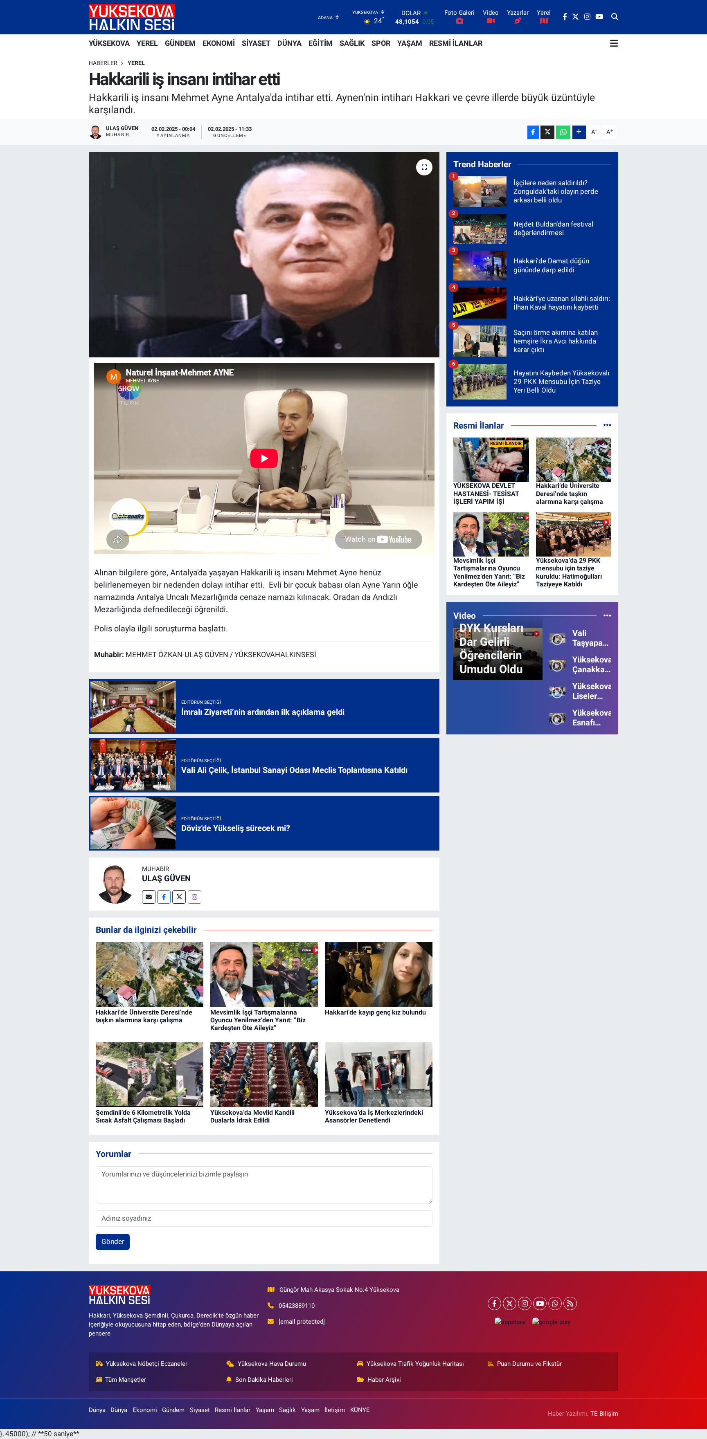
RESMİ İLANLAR (455, 43)
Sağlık (287, 1410)
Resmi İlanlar (232, 1410)
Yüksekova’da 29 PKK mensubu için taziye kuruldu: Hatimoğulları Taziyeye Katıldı (569, 572)
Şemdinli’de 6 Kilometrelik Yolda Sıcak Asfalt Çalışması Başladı (143, 1116)
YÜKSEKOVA (109, 43)
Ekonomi (145, 1410)
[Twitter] (179, 897)
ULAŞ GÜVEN (166, 878)
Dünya (97, 1410)
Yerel (136, 63)
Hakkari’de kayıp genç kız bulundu (375, 1012)
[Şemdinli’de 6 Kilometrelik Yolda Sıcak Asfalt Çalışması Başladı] (149, 1074)
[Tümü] (607, 425)
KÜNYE (360, 1410)
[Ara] (614, 17)
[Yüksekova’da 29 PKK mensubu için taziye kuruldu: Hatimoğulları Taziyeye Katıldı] (574, 534)
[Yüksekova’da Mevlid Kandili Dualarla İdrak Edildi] (264, 1074)
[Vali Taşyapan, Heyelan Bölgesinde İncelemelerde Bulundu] (557, 637)
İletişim (334, 1410)
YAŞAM (409, 43)
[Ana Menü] (614, 43)
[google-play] (551, 1322)
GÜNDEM (180, 43)
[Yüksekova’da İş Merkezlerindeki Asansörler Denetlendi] (378, 1074)
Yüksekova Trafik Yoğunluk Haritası (415, 1363)
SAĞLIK (352, 43)
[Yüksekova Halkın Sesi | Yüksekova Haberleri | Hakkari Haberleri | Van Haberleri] (132, 17)
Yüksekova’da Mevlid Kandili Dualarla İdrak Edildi (252, 1116)
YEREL (147, 43)
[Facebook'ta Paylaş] (533, 132)
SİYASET (256, 43)
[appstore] (510, 1322)
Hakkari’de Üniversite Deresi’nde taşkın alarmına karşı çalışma (144, 1016)
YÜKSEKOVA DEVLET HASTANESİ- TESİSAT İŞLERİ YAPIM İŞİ (486, 493)
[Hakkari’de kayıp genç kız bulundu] (378, 974)
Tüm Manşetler (125, 1379)
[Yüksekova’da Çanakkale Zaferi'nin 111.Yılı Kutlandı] (557, 664)
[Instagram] (194, 897)
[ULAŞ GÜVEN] (115, 884)
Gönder (112, 1241)
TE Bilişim (604, 1413)
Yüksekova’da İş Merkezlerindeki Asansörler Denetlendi (374, 1116)
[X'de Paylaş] (547, 132)
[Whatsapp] (555, 1303)
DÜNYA (289, 43)
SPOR (381, 43)
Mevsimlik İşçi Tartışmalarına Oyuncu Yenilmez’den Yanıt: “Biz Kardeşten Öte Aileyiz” (258, 1020)
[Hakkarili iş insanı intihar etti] (264, 254)
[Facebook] (164, 897)
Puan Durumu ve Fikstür (529, 1363)
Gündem (173, 1410)
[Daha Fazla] (579, 132)
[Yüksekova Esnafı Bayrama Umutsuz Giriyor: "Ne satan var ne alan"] (557, 717)
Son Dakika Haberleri (264, 1379)
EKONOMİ (219, 43)
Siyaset (200, 1410)
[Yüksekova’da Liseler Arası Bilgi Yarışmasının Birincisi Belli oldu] (557, 691)
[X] (509, 1303)
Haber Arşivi (384, 1379)
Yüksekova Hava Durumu (272, 1363)
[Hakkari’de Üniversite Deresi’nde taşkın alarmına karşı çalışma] (149, 974)
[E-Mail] (148, 897)
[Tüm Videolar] (607, 615)
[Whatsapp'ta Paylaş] (563, 132)
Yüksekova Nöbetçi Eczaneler (146, 1363)
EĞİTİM (320, 43)
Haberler (103, 63)
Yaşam (265, 1410)
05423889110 (297, 1305)
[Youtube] (540, 1303)
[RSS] (570, 1303)
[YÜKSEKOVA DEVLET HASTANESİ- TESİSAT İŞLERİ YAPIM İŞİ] (491, 459)
